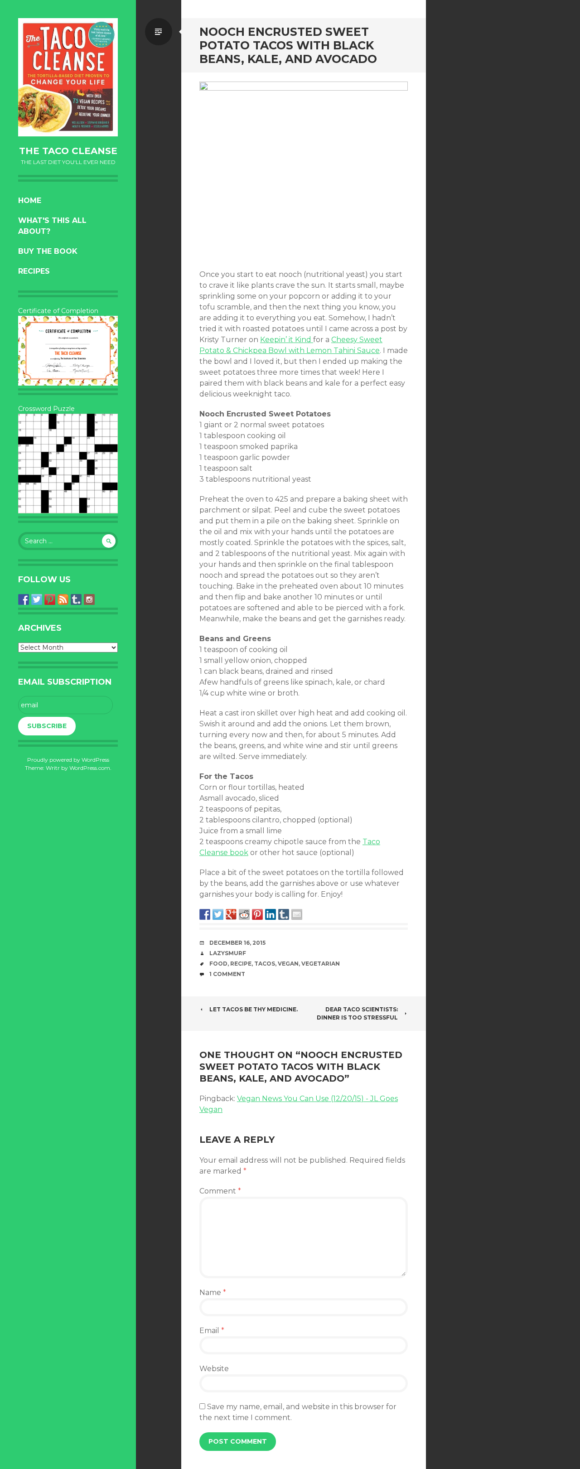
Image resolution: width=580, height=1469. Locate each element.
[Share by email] (296, 914)
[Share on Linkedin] (270, 914)
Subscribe (47, 726)
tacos (264, 963)
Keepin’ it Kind (286, 339)
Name (212, 1292)
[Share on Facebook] (204, 914)
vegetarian (320, 963)
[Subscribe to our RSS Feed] (63, 599)
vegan (288, 963)
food (218, 963)
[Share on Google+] (231, 914)
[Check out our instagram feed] (89, 599)
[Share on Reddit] (244, 914)
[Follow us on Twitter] (36, 599)
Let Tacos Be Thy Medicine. (253, 1009)
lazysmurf (227, 953)
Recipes (34, 271)
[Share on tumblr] (283, 914)
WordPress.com (89, 767)
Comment (220, 1191)
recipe (240, 963)
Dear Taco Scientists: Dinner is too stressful (357, 1013)
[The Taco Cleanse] (68, 77)
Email (211, 1330)
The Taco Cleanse (68, 150)
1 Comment (227, 974)
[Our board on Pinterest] (49, 599)
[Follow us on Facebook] (23, 599)
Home (29, 200)
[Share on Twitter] (218, 914)
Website (214, 1368)
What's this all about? (52, 226)
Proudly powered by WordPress (68, 759)
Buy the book (47, 251)
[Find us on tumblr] (76, 599)
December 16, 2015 (237, 942)
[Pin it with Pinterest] (257, 914)
